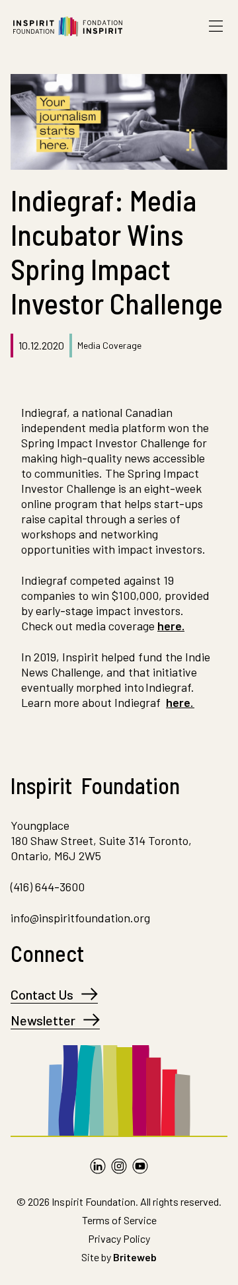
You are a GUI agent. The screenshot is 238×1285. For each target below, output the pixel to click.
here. (170, 625)
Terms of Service (119, 1220)
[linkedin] (98, 1166)
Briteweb (135, 1257)
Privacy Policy (119, 1238)
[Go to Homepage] (67, 26)
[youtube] (140, 1166)
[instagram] (119, 1166)
